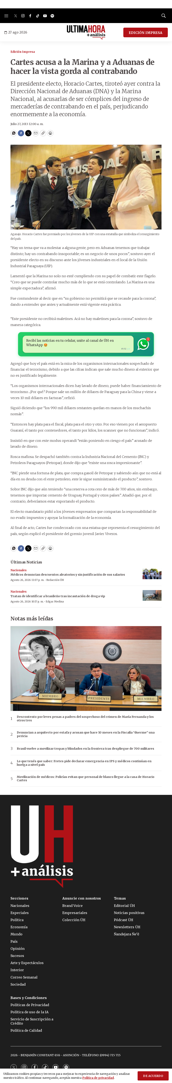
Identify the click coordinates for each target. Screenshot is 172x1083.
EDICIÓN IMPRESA (145, 33)
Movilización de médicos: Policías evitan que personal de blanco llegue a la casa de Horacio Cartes (85, 778)
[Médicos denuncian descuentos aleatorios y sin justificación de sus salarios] (152, 574)
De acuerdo (153, 1076)
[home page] (86, 32)
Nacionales (18, 570)
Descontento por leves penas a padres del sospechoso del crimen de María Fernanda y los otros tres (85, 718)
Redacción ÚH (55, 579)
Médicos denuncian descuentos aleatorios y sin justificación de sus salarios (67, 574)
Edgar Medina (55, 601)
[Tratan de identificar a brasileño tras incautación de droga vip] (152, 595)
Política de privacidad (98, 1078)
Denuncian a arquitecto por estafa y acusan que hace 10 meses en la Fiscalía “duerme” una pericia (86, 734)
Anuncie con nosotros (81, 898)
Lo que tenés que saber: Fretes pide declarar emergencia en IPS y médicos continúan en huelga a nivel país (84, 763)
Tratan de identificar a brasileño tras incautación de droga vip (57, 596)
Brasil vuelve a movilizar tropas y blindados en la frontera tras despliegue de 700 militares (85, 748)
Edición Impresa (22, 52)
